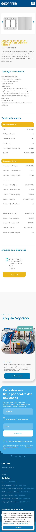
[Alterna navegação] (33, 3)
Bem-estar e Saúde (25, 329)
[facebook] (11, 456)
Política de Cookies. (23, 523)
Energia (3, 474)
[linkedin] (24, 456)
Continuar (18, 527)
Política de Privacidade (10, 447)
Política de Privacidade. (9, 523)
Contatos (5, 478)
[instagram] (20, 456)
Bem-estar (4, 471)
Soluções (5, 463)
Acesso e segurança (7, 467)
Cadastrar (18, 433)
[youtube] (16, 456)
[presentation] (2, 21)
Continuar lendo (17, 376)
